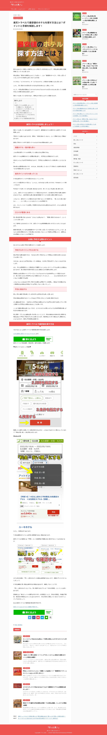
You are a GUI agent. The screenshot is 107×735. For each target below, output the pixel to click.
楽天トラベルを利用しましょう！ (24, 105)
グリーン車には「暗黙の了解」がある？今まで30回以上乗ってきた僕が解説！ (85, 120)
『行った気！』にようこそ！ (18, 9)
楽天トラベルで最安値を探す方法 (25, 118)
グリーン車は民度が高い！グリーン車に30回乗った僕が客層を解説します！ (85, 104)
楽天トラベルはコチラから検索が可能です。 (25, 607)
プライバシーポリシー (44, 9)
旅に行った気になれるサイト (53, 730)
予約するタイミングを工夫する (26, 114)
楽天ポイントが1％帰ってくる (26, 109)
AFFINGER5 (69, 732)
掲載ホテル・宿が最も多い (25, 107)
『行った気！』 (16, 5)
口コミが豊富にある (23, 110)
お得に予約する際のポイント (24, 113)
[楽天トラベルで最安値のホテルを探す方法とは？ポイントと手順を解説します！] (42, 617)
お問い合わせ (31, 9)
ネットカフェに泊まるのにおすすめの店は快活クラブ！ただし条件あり (38, 718)
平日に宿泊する (22, 116)
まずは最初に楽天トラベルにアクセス (24, 333)
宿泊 (16, 624)
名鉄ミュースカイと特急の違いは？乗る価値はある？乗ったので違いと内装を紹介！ (42, 716)
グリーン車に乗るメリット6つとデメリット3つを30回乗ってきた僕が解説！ (85, 114)
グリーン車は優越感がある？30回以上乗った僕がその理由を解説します (90, 35)
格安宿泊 (20, 624)
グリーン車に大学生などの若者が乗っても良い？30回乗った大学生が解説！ (84, 125)
